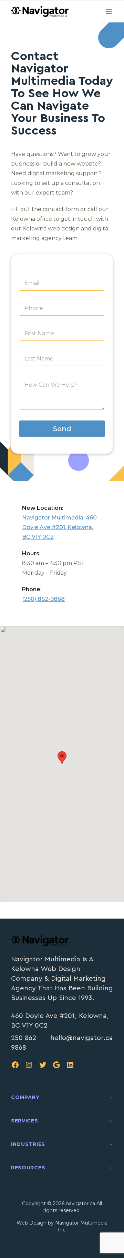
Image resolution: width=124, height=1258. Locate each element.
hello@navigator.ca (81, 1037)
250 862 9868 (23, 1042)
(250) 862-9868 (43, 599)
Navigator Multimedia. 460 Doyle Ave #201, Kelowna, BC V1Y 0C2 (59, 527)
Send (62, 429)
